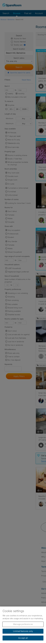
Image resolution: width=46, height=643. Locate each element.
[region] (23, 625)
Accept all (23, 638)
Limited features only (23, 631)
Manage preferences (23, 624)
